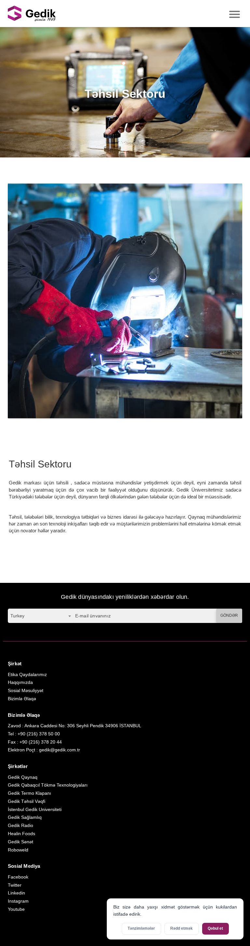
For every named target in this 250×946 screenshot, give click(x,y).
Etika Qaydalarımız (27, 674)
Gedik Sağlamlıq (25, 817)
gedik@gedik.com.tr (59, 749)
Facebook (18, 876)
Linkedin (16, 892)
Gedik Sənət (20, 841)
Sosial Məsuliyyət (25, 690)
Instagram (18, 901)
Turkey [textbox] (17, 615)
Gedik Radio (20, 825)
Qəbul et (215, 928)
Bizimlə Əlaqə (22, 698)
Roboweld (18, 849)
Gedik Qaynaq (22, 777)
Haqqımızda (20, 682)
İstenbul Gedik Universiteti (35, 809)
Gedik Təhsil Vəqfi (26, 801)
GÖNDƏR (229, 615)
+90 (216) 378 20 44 (41, 742)
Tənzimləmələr (141, 928)
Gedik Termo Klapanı (29, 793)
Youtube (16, 909)
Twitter (14, 885)
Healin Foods (21, 833)
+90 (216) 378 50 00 (39, 733)
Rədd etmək (181, 928)
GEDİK (32, 13)
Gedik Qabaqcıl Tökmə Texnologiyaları (48, 785)
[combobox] (40, 616)
